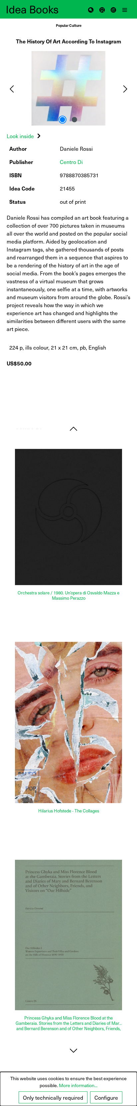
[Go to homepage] (37, 9)
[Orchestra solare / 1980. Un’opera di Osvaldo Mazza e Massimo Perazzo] (68, 517)
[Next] (125, 88)
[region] (68, 88)
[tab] (25, 136)
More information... (78, 1085)
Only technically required (53, 1097)
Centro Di (71, 162)
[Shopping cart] (102, 9)
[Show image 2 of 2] (74, 119)
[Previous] (12, 88)
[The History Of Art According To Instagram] (68, 88)
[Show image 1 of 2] (62, 119)
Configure (106, 1097)
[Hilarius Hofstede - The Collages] (68, 722)
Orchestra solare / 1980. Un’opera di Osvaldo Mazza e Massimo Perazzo (68, 595)
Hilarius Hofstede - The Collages (68, 811)
